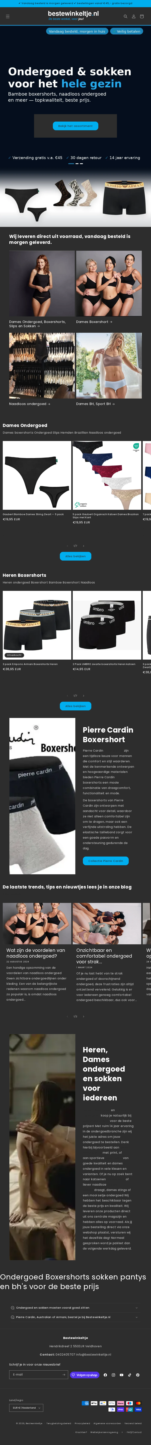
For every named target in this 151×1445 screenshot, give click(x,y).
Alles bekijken (75, 556)
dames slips (116, 1179)
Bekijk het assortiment (75, 126)
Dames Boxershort (92, 322)
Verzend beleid (133, 1423)
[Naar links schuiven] (67, 546)
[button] (8, 16)
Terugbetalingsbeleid (58, 1423)
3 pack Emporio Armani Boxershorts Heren (30, 664)
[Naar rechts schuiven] (84, 546)
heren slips (113, 1158)
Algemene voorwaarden (107, 1423)
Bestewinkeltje (34, 1423)
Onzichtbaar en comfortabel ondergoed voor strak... (104, 956)
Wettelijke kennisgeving (104, 1432)
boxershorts (113, 750)
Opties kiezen (37, 532)
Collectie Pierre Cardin (105, 861)
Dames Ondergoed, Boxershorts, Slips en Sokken (37, 324)
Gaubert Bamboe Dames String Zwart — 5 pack (33, 514)
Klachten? (81, 1432)
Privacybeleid (82, 1423)
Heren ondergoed (96, 1110)
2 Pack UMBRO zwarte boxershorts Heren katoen (104, 664)
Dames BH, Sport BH (93, 404)
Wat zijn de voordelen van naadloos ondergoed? (35, 953)
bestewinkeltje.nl (96, 1121)
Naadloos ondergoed (27, 404)
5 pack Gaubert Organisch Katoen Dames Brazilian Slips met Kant (106, 516)
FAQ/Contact (134, 1432)
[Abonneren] (64, 1374)
